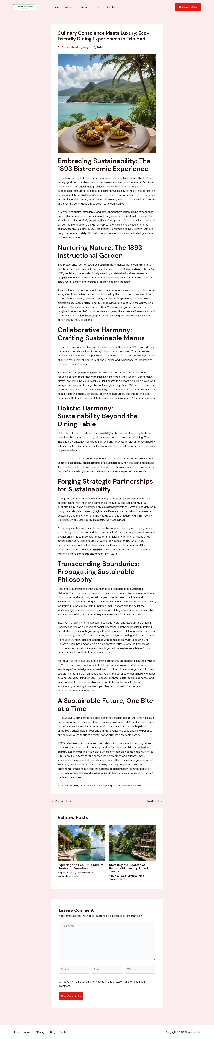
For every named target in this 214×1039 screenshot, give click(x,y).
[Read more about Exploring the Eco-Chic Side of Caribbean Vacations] (81, 842)
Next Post (154, 801)
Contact (112, 7)
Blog (98, 7)
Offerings (84, 7)
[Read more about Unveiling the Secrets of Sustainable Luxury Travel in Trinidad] (133, 842)
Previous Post (62, 801)
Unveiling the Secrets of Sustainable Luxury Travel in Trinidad (130, 868)
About (68, 7)
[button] (188, 7)
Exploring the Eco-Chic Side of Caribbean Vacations (80, 866)
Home (55, 7)
